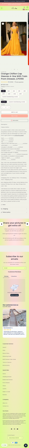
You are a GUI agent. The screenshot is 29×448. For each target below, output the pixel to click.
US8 (24, 91)
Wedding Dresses (7, 376)
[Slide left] (11, 69)
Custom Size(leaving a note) (10, 96)
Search (4, 347)
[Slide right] (17, 69)
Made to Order (6, 391)
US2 (9, 91)
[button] (1, 8)
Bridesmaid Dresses (8, 379)
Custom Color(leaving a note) (17, 102)
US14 (15, 94)
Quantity (3, 104)
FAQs (4, 350)
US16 (20, 94)
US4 (14, 91)
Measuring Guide (7, 356)
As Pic (3, 102)
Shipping (3, 86)
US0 (3, 91)
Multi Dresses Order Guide (9, 359)
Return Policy (6, 353)
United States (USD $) (14, 438)
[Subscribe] (24, 268)
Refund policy (6, 365)
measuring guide (18, 135)
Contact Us (5, 406)
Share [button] (4, 204)
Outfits (4, 388)
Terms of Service (7, 362)
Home (4, 373)
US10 (3, 94)
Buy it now (15, 116)
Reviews (5, 394)
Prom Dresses (6, 382)
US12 (9, 94)
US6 (19, 91)
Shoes (4, 385)
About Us (5, 403)
